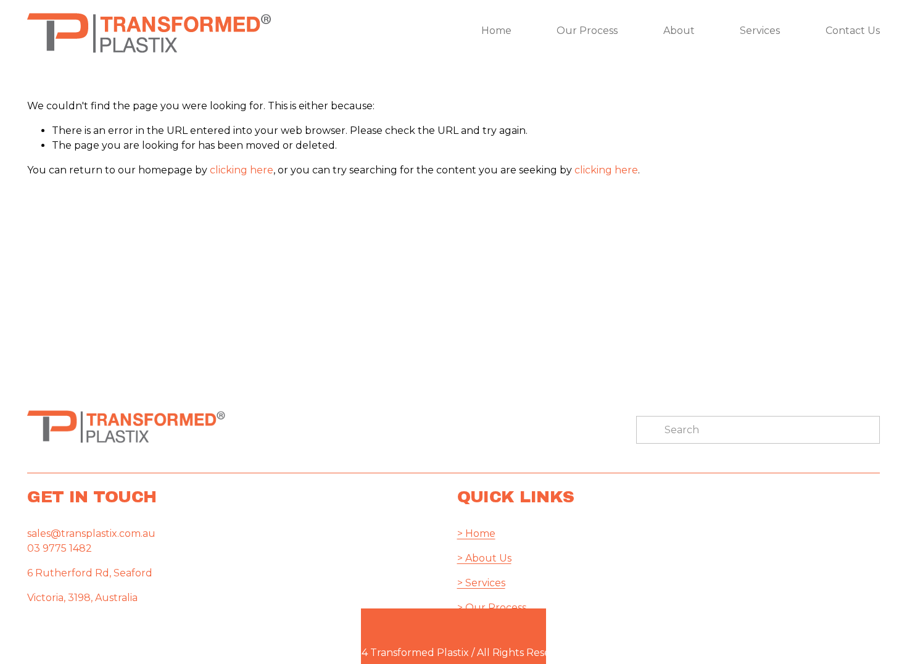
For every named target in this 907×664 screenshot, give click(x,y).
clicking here (241, 170)
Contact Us (853, 30)
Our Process (587, 30)
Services (760, 30)
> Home (476, 533)
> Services (481, 583)
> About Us (484, 558)
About (679, 30)
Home (496, 30)
